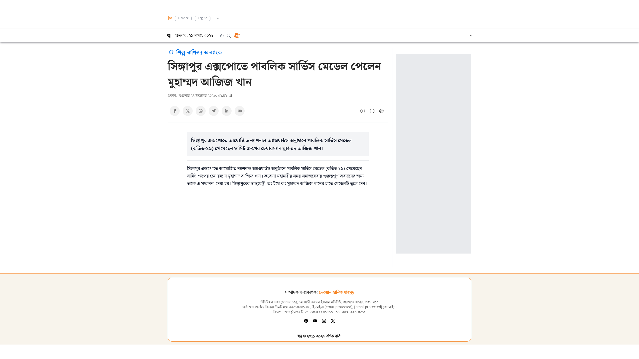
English (202, 18)
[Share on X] (188, 111)
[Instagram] (324, 321)
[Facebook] (306, 321)
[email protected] (338, 307)
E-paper (183, 18)
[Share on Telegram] (214, 111)
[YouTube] (315, 321)
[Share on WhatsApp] (201, 111)
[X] (333, 321)
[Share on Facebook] (175, 111)
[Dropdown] (217, 17)
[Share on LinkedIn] (227, 111)
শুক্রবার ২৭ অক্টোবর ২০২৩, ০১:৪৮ (198, 95)
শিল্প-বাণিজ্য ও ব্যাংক (199, 52)
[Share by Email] (240, 111)
